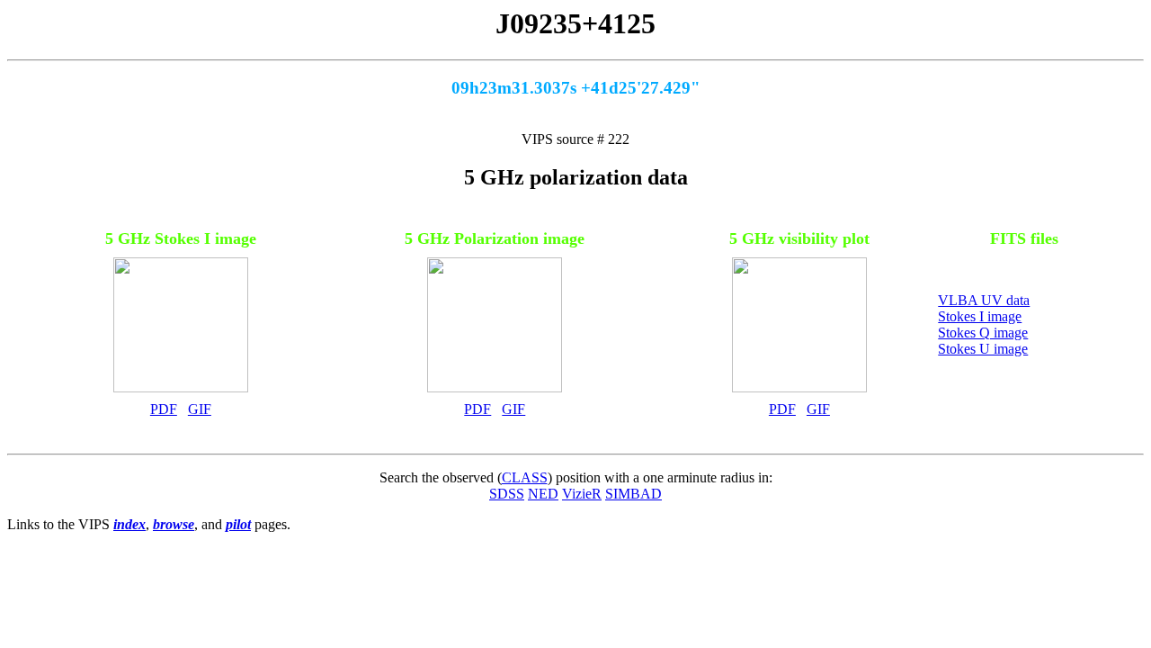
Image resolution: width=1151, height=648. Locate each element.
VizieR (582, 493)
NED (543, 493)
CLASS (525, 477)
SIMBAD (633, 493)
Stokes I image (980, 316)
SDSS (506, 493)
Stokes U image (983, 348)
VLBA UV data (984, 300)
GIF (199, 409)
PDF (163, 409)
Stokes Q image (983, 332)
